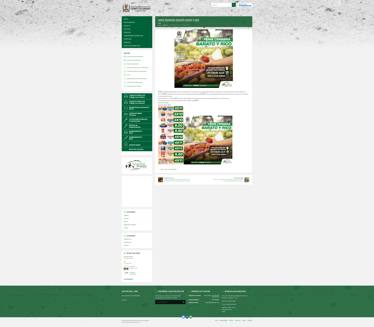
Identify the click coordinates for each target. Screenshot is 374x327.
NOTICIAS (127, 29)
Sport (125, 245)
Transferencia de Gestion (134, 86)
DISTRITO (127, 26)
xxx (124, 261)
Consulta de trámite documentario (137, 71)
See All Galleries (128, 279)
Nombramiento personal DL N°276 (139, 108)
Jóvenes (126, 218)
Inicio (159, 25)
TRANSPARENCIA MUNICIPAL (133, 36)
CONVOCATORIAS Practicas (135, 114)
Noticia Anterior (238, 178)
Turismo (126, 228)
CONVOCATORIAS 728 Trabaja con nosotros (137, 102)
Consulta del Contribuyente (134, 82)
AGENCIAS (127, 42)
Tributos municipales (133, 64)
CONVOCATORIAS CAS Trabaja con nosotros (137, 96)
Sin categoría (172, 169)
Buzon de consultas (136, 149)
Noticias (165, 25)
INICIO (126, 19)
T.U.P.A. (129, 75)
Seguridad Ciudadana (130, 225)
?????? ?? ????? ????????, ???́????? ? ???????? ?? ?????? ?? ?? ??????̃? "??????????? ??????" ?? (228, 180)
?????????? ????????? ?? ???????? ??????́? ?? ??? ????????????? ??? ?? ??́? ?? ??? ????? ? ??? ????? (177, 180)
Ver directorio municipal (195, 305)
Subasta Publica (128, 256)
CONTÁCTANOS (134, 145)
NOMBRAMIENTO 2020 (135, 138)
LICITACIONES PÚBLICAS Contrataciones (138, 120)
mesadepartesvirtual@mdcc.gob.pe (236, 311)
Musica (126, 221)
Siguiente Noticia (169, 178)
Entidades (132, 273)
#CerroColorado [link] (163, 103)
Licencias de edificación (134, 60)
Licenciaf (132, 266)
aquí (238, 304)
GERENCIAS (127, 39)
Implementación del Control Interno (137, 78)
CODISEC (126, 215)
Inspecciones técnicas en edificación (137, 67)
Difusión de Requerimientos (135, 126)
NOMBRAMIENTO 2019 (135, 132)
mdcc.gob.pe (145, 320)
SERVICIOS (127, 32)
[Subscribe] (183, 302)
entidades (127, 239)
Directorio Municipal (132, 46)
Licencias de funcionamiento (135, 56)
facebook (126, 242)
